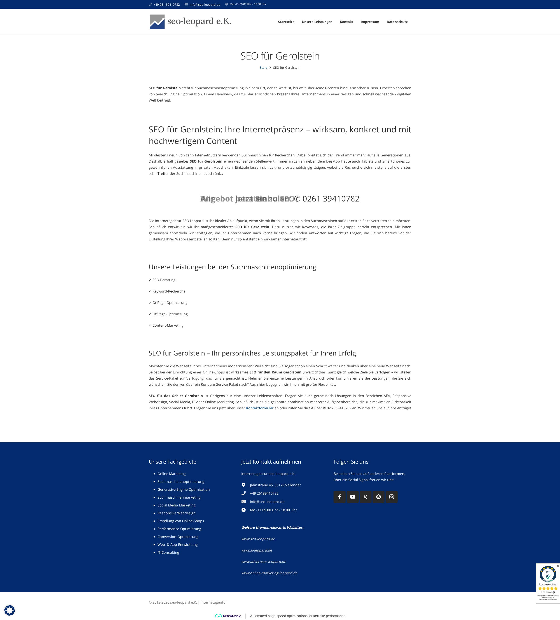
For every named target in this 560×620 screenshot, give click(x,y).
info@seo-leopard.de (205, 4)
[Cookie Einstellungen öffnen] (9, 614)
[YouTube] (353, 497)
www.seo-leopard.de (258, 538)
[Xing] (366, 497)
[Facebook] (340, 497)
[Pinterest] (379, 497)
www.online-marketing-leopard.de (269, 573)
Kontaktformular (260, 408)
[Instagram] (392, 497)
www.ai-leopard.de (256, 550)
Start (263, 67)
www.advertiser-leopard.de (264, 561)
